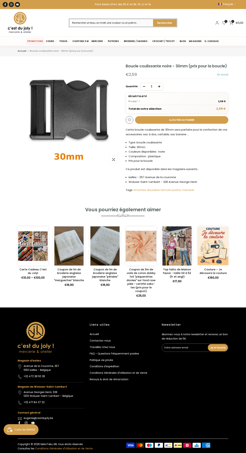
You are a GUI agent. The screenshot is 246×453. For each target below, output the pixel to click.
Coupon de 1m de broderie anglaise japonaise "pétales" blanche (105, 275)
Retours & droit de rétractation (109, 379)
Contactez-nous (100, 340)
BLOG (183, 41)
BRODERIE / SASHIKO (135, 41)
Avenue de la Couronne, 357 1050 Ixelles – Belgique (41, 368)
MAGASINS (195, 41)
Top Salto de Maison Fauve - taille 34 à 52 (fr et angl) (177, 273)
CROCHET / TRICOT (163, 41)
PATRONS (113, 41)
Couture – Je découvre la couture (213, 271)
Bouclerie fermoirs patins (164, 190)
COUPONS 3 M (80, 41)
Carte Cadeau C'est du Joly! (33, 271)
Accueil (22, 51)
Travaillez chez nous (102, 347)
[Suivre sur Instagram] (11, 4)
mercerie (188, 190)
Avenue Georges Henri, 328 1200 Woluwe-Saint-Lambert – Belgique (48, 394)
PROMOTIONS (35, 41)
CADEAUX (213, 41)
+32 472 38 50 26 (34, 376)
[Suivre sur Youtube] (17, 4)
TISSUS (63, 41)
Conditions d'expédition (104, 366)
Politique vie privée (101, 360)
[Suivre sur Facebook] (5, 4)
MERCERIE (97, 41)
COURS (50, 41)
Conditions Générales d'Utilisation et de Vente (118, 373)
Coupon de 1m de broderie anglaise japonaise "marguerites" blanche (69, 275)
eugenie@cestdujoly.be (38, 418)
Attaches (140, 190)
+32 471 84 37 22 (34, 402)
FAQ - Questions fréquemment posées (114, 353)
